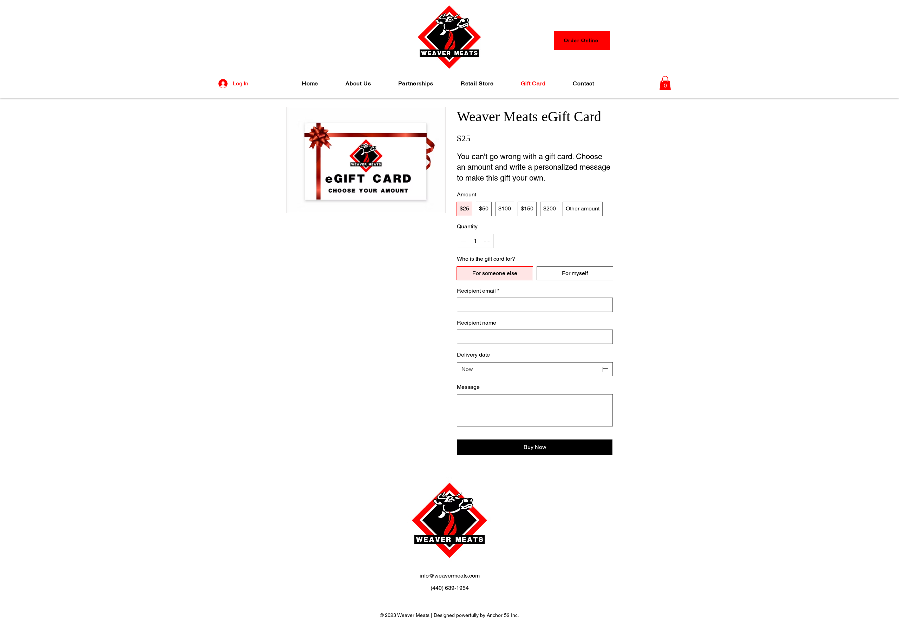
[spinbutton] (475, 241)
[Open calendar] (605, 369)
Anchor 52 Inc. (503, 615)
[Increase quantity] (487, 241)
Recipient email (478, 290)
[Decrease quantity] (463, 241)
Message (468, 387)
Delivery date (473, 354)
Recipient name (476, 322)
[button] (665, 83)
